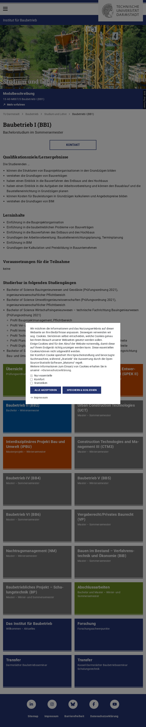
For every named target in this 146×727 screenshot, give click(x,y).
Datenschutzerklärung (57, 370)
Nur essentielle (43, 375)
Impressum (41, 397)
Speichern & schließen (82, 390)
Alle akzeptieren (46, 390)
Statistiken (40, 382)
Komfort (39, 379)
